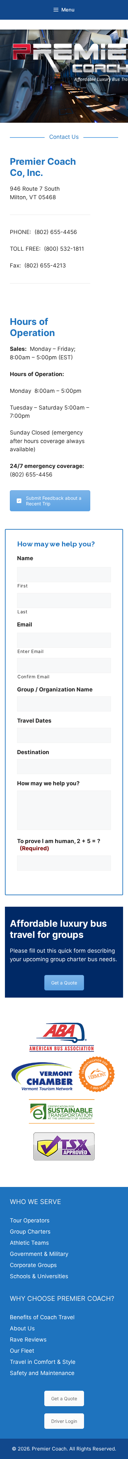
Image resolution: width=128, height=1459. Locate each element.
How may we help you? (48, 783)
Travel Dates (34, 720)
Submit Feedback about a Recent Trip (53, 500)
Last (22, 611)
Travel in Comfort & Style (42, 1362)
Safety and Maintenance (42, 1373)
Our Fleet (22, 1350)
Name (25, 558)
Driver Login (64, 1421)
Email (24, 624)
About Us (22, 1328)
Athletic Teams (29, 1242)
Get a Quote (64, 982)
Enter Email (30, 651)
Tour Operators (30, 1220)
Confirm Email (33, 676)
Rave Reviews (28, 1339)
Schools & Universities (39, 1276)
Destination (33, 752)
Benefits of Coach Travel (42, 1317)
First (22, 585)
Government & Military (39, 1254)
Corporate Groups (33, 1265)
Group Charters (30, 1231)
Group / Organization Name (55, 689)
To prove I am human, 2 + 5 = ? (58, 845)
